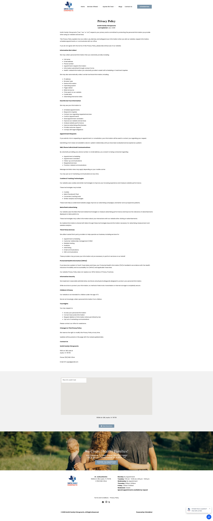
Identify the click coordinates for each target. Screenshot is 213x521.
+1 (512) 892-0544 (101, 481)
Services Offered (92, 6)
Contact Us (128, 6)
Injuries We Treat (108, 6)
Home (83, 6)
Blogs (120, 6)
